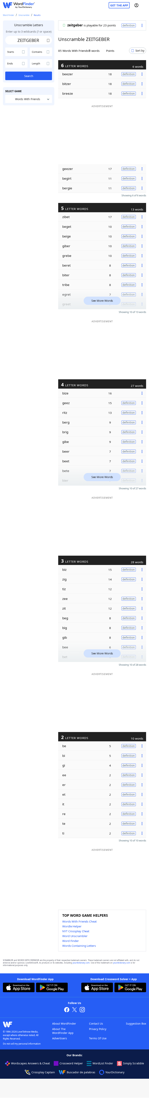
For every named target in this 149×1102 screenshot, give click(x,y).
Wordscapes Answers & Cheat (30, 1063)
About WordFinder (64, 1023)
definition (128, 25)
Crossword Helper (71, 1063)
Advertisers (59, 1038)
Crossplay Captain (43, 1072)
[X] (74, 1010)
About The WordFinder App (63, 1031)
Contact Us (96, 1023)
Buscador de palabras (81, 1072)
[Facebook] (67, 1010)
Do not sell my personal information (22, 1043)
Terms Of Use (98, 1038)
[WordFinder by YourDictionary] (19, 5)
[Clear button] (48, 40)
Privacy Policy (97, 1029)
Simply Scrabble (133, 1063)
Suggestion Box (136, 1023)
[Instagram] (82, 1010)
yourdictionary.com (81, 963)
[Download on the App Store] (19, 988)
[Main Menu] (144, 5)
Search (28, 76)
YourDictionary (114, 1072)
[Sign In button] (136, 5)
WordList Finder (103, 1063)
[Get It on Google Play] (52, 988)
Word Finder (8, 15)
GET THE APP (119, 5)
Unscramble (23, 15)
